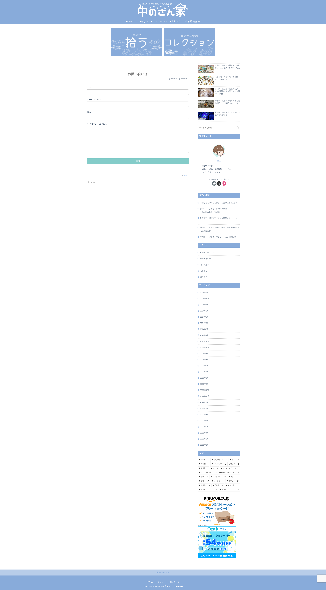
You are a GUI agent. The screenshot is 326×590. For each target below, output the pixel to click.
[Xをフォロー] (219, 183)
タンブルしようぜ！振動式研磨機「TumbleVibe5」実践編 (213, 210)
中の (219, 160)
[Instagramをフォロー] (224, 183)
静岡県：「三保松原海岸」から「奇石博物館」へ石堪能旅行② (219, 229)
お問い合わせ (173, 582)
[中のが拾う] (136, 42)
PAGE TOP (163, 572)
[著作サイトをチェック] (214, 183)
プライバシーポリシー (156, 582)
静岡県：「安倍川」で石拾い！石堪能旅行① (218, 237)
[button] (238, 127)
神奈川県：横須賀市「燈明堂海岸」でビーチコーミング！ (219, 219)
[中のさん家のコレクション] (189, 42)
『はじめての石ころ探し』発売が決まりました (218, 203)
